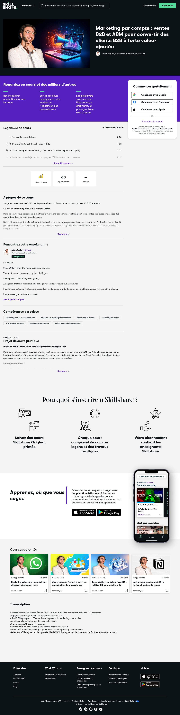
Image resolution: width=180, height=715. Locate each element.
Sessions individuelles (118, 682)
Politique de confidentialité (163, 129)
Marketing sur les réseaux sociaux (20, 318)
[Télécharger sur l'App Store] (83, 512)
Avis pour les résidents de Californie (91, 704)
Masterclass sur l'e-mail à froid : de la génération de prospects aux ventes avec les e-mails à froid (69, 585)
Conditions (92, 701)
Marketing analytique (39, 323)
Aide (66, 701)
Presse (16, 682)
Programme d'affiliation (55, 675)
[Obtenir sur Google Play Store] (109, 512)
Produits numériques (118, 679)
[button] (33, 5)
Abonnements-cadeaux (119, 675)
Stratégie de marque (14, 323)
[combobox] (75, 5)
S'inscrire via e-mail (152, 121)
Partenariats (50, 679)
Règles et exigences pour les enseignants (89, 686)
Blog (15, 686)
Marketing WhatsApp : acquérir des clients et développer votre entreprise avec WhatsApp (28, 585)
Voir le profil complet (13, 299)
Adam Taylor (21, 250)
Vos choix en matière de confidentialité (117, 701)
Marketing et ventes (110, 318)
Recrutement (18, 679)
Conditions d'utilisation (140, 129)
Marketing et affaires (86, 318)
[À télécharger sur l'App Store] (153, 677)
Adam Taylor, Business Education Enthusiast (124, 53)
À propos (17, 675)
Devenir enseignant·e (86, 675)
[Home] (10, 6)
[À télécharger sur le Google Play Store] (153, 684)
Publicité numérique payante (67, 323)
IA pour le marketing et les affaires (56, 318)
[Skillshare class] (29, 564)
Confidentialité (77, 701)
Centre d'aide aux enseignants (85, 680)
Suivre (28, 250)
